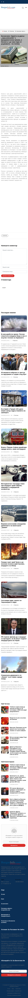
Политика (17, 64)
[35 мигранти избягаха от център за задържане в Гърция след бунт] (14, 362)
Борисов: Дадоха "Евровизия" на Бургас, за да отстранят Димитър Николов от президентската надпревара (18, 814)
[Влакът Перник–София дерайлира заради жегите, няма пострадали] (14, 437)
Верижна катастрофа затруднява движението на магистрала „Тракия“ (13, 525)
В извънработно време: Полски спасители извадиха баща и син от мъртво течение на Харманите (14, 336)
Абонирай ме (14, 845)
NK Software (16, 986)
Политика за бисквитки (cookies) (14, 995)
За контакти (4, 903)
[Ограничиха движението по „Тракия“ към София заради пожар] (14, 664)
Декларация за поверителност (14, 993)
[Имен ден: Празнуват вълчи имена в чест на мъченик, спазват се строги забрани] (5, 730)
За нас (3, 894)
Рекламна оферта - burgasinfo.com (14, 990)
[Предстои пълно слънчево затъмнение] (5, 721)
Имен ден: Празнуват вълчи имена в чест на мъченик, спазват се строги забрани (18, 729)
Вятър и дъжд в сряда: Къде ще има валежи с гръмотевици (18, 739)
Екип (2, 899)
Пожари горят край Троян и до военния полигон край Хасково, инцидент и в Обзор (13, 564)
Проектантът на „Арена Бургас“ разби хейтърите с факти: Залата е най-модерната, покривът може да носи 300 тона (18, 778)
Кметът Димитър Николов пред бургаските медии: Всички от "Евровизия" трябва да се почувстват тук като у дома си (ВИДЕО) (18, 802)
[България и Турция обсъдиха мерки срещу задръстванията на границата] (14, 398)
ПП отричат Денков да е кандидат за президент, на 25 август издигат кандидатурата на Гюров (14, 638)
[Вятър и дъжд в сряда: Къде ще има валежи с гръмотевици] (5, 740)
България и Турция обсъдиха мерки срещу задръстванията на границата (13, 410)
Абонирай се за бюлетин (14, 975)
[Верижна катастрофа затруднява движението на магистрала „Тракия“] (14, 513)
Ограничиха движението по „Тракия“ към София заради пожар (11, 677)
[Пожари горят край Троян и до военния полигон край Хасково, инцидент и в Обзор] (14, 551)
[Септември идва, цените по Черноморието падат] (14, 590)
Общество (15, 340)
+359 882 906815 (19, 881)
